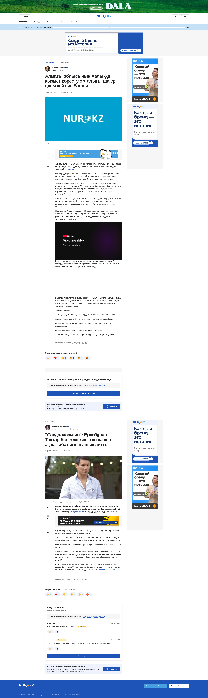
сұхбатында (79, 512)
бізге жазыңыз (81, 343)
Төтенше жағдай (53, 22)
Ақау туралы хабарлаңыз (155, 686)
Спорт (47, 421)
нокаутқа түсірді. (107, 570)
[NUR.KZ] (104, 16)
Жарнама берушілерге (178, 686)
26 (50, 594)
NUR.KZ (70, 169)
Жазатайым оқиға (77, 22)
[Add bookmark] (48, 173)
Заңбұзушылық (39, 22)
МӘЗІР (26, 16)
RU (175, 16)
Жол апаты (65, 22)
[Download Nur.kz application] (104, 6)
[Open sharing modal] (48, 166)
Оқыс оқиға (24, 22)
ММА (52, 421)
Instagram (113, 406)
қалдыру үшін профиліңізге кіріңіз (94, 385)
